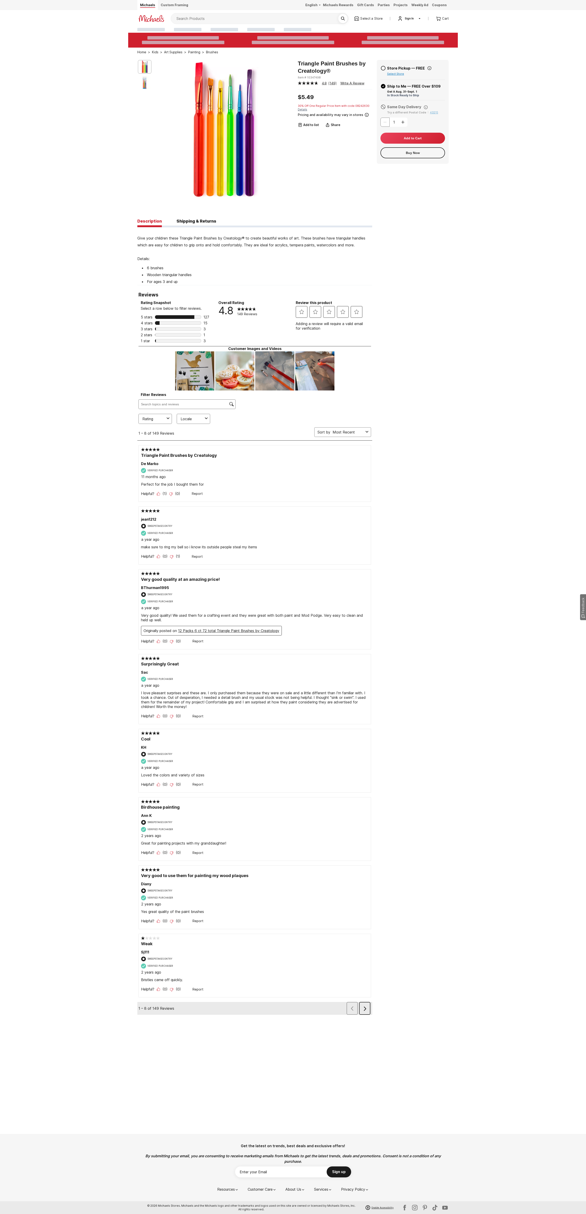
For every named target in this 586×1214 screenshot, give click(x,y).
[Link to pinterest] (425, 1207)
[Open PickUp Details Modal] (429, 68)
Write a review (352, 83)
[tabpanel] (254, 256)
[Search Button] (342, 18)
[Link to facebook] (404, 1207)
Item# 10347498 (309, 77)
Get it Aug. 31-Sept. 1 (402, 91)
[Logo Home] (151, 18)
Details (302, 109)
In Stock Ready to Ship (403, 95)
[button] (334, 114)
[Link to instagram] (414, 1207)
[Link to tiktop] (435, 1207)
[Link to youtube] (445, 1207)
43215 (434, 112)
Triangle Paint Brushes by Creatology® (332, 67)
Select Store (395, 73)
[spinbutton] (394, 122)
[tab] (149, 221)
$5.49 (306, 97)
